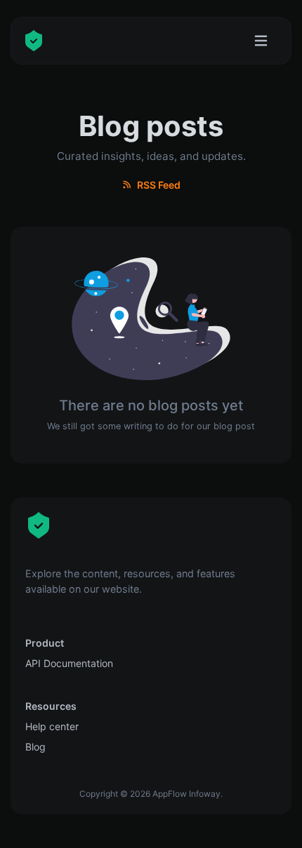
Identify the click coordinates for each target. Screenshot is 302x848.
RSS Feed (157, 185)
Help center (52, 726)
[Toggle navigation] (261, 41)
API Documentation (69, 663)
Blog (35, 747)
